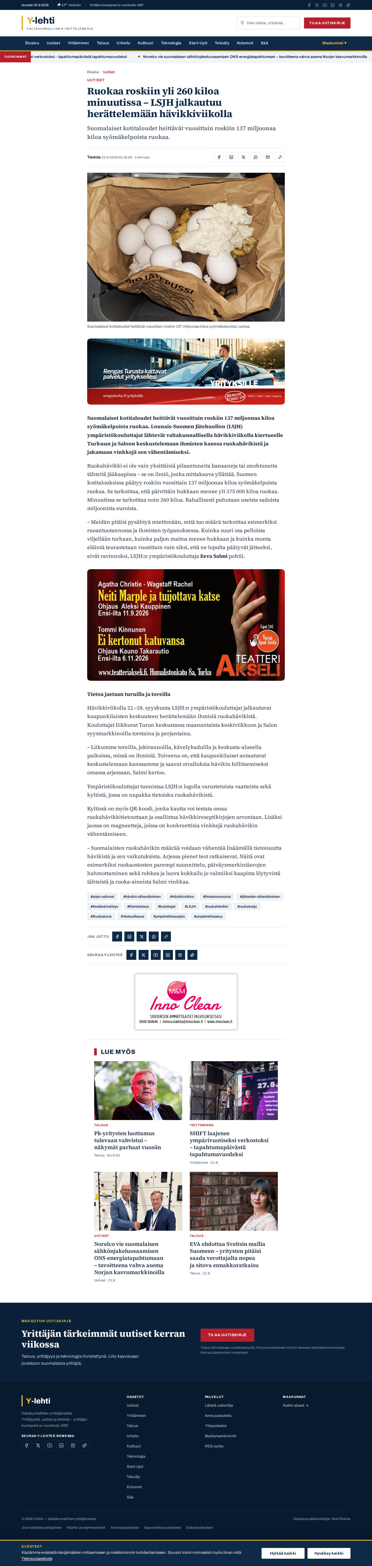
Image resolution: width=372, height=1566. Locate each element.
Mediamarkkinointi (220, 1436)
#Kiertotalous (138, 906)
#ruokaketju (247, 906)
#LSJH (190, 906)
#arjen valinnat (102, 897)
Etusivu (32, 43)
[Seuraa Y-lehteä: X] (317, 5)
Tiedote (94, 157)
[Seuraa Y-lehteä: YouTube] (325, 5)
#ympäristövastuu (208, 916)
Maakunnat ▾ (334, 43)
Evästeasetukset (199, 1528)
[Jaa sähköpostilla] (268, 157)
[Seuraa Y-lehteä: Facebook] (309, 5)
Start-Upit (198, 43)
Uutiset (53, 43)
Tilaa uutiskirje (327, 23)
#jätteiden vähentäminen (260, 897)
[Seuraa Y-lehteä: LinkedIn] (332, 5)
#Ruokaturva (101, 916)
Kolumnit (245, 43)
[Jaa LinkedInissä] (231, 157)
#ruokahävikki (216, 906)
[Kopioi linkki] (280, 157)
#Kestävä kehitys (104, 906)
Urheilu (123, 43)
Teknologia (171, 43)
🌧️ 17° (69, 5)
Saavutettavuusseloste (162, 1528)
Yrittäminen (78, 43)
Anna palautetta (218, 1416)
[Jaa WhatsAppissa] (255, 157)
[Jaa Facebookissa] (219, 157)
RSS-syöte (214, 1446)
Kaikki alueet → (296, 1405)
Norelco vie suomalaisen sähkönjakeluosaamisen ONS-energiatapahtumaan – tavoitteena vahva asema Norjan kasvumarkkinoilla (220, 57)
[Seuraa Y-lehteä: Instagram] (340, 5)
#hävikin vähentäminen (142, 897)
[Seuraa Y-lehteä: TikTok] (348, 5)
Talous (103, 43)
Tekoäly (222, 43)
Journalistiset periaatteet (42, 1528)
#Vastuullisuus (132, 916)
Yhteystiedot (216, 1426)
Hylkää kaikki (283, 1553)
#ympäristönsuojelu (169, 916)
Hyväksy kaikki (329, 1553)
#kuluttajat (167, 906)
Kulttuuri (145, 43)
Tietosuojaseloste (124, 1528)
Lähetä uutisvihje (219, 1405)
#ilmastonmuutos (217, 897)
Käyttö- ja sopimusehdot (86, 1528)
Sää (264, 43)
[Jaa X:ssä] (243, 157)
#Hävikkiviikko (182, 897)
